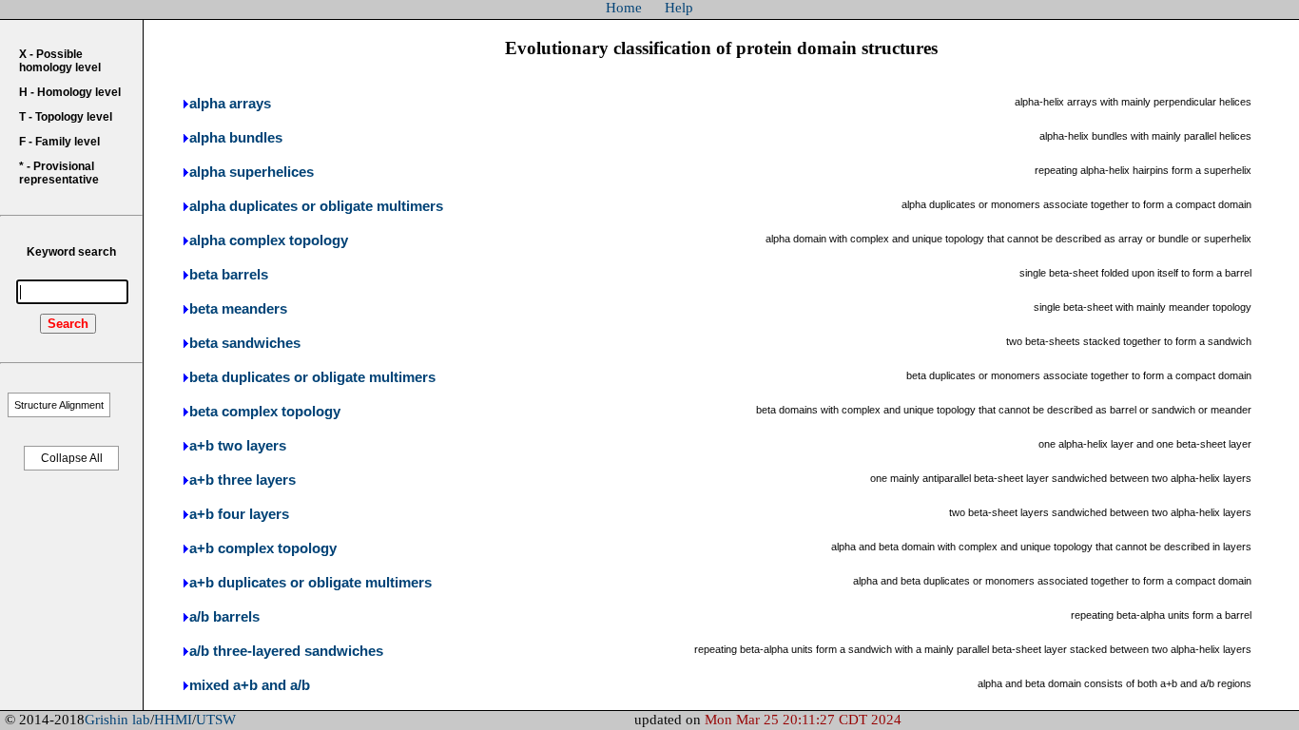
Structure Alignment (59, 405)
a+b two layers (237, 445)
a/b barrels (224, 616)
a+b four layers (239, 514)
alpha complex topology (268, 240)
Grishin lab (117, 719)
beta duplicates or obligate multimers (312, 377)
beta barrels (228, 274)
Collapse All (72, 458)
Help (679, 7)
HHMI (173, 719)
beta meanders (238, 309)
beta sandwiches (245, 343)
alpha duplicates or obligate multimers (316, 206)
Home (624, 7)
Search (68, 324)
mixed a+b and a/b (249, 685)
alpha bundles (235, 137)
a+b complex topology (263, 548)
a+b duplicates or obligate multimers (310, 582)
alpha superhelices (251, 172)
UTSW (216, 719)
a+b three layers (242, 480)
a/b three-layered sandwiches (286, 651)
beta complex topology (264, 411)
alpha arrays (230, 103)
